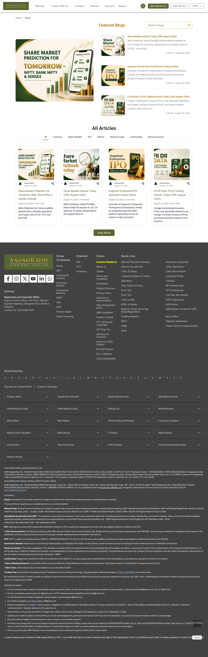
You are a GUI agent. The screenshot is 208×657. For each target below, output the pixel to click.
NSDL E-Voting (129, 304)
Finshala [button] (79, 6)
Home (19, 18)
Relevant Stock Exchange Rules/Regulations (135, 310)
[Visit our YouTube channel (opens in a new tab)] (33, 279)
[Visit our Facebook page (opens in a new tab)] (8, 279)
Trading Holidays (130, 316)
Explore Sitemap (47, 386)
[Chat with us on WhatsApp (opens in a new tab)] (50, 279)
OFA (58, 302)
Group (59, 265)
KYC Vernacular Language (104, 323)
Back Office (172, 316)
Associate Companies (177, 262)
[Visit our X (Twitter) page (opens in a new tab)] (25, 279)
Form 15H (126, 295)
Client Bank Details (176, 271)
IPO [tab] (89, 137)
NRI (78, 262)
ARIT (58, 270)
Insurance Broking (61, 284)
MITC (124, 321)
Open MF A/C (179, 6)
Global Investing (64, 316)
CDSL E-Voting (129, 271)
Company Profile (174, 276)
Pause (197, 637)
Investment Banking (62, 291)
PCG (78, 266)
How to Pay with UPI (132, 266)
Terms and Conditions (102, 277)
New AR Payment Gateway (135, 262)
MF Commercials (174, 285)
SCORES (32, 604)
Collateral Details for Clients (135, 276)
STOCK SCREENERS (126, 572)
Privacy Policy (103, 293)
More (124, 330)
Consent (170, 281)
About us (101, 266)
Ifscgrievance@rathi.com (111, 487)
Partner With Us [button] (60, 6)
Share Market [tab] (75, 137)
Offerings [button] (40, 6)
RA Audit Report (104, 349)
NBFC (59, 297)
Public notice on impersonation (182, 325)
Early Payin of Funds (132, 285)
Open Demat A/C (158, 6)
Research (110, 6)
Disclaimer (126, 280)
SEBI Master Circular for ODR (181, 309)
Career (100, 271)
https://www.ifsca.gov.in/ (15, 490)
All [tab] (45, 136)
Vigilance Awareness (176, 321)
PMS (58, 307)
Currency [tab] (57, 137)
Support (122, 6)
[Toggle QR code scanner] (197, 623)
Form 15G (126, 290)
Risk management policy (105, 306)
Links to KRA (128, 299)
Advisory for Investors (102, 335)
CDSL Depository (175, 266)
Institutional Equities (62, 276)
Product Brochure (105, 288)
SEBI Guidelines (104, 312)
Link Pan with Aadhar (177, 295)
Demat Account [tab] (156, 137)
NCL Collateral (104, 353)
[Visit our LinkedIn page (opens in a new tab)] (42, 279)
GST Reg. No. (103, 329)
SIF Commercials (174, 290)
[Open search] (143, 6)
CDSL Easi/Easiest (106, 358)
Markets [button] (95, 6)
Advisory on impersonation (103, 299)
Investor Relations (106, 262)
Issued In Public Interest (104, 343)
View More (104, 233)
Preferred (81, 271)
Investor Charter (105, 317)
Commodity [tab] (136, 137)
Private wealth (64, 311)
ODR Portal (171, 304)
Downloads (102, 283)
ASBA (124, 325)
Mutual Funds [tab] (117, 137)
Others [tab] (100, 137)
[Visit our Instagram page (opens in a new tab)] (16, 279)
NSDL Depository (175, 299)
